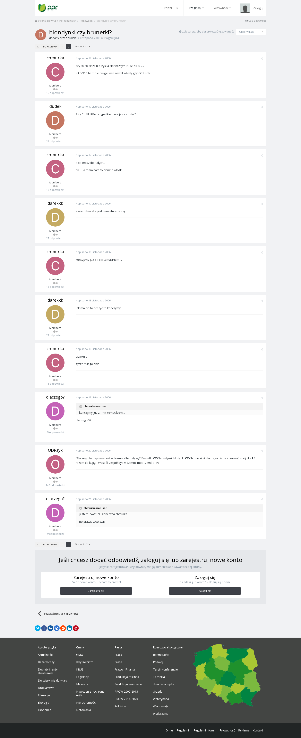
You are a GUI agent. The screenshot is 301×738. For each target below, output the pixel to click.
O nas (169, 730)
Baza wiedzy (46, 662)
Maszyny (82, 684)
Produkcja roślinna (126, 677)
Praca (118, 655)
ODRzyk (55, 450)
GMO (79, 655)
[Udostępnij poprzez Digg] (50, 628)
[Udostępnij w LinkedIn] (69, 628)
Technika (159, 677)
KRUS (80, 669)
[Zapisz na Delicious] (57, 628)
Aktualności (45, 655)
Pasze (118, 647)
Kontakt (258, 730)
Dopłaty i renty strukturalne (48, 671)
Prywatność (227, 730)
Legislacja (82, 677)
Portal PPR (171, 8)
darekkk (55, 203)
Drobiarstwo (46, 688)
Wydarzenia (160, 714)
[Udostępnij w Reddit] (63, 628)
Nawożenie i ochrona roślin (90, 693)
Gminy (80, 647)
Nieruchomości (86, 702)
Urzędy (157, 691)
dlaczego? (55, 397)
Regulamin (183, 730)
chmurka (55, 58)
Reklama (244, 730)
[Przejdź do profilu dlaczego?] (55, 411)
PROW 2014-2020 (126, 699)
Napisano (93, 58)
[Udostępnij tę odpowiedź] (262, 58)
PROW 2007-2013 (126, 691)
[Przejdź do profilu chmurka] (55, 72)
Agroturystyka (47, 647)
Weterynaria (161, 699)
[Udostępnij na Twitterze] (38, 628)
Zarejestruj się (96, 591)
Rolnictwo (121, 706)
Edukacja (44, 695)
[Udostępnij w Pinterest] (76, 628)
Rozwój (158, 662)
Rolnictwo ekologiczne (168, 647)
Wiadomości (161, 706)
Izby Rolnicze (84, 662)
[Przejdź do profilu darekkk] (55, 217)
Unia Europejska (163, 684)
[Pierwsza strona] (38, 46)
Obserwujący (246, 32)
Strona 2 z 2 (82, 46)
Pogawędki (111, 38)
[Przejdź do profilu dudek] (40, 34)
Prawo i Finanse (125, 669)
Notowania (83, 710)
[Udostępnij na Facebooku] (44, 628)
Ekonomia (44, 710)
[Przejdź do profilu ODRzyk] (55, 464)
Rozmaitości (161, 655)
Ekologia (43, 702)
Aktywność (221, 8)
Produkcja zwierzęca (128, 684)
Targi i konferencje (165, 669)
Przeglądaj (194, 8)
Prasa (118, 662)
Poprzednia (50, 46)
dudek (72, 38)
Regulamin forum (205, 730)
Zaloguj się (205, 591)
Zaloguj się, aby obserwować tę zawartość (208, 31)
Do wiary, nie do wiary (52, 680)
